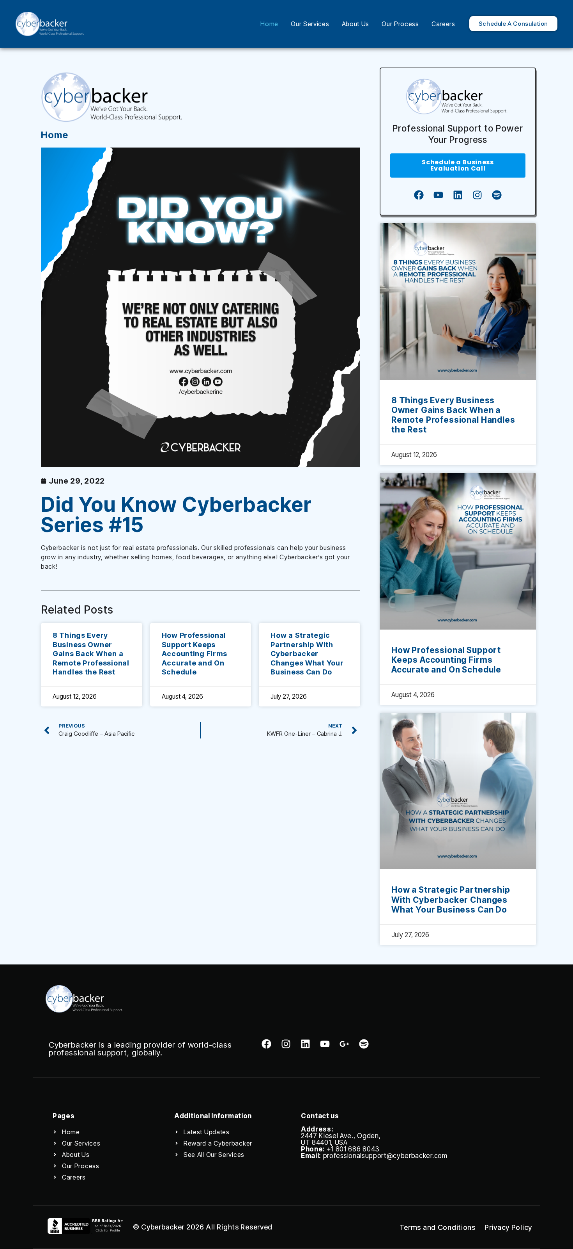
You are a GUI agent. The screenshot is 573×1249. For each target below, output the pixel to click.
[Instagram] (477, 195)
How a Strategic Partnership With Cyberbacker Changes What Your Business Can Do (307, 653)
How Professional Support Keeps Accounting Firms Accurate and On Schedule (195, 653)
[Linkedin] (457, 195)
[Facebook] (418, 195)
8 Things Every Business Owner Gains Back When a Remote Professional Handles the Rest (91, 653)
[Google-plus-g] (344, 1044)
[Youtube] (438, 195)
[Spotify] (496, 195)
